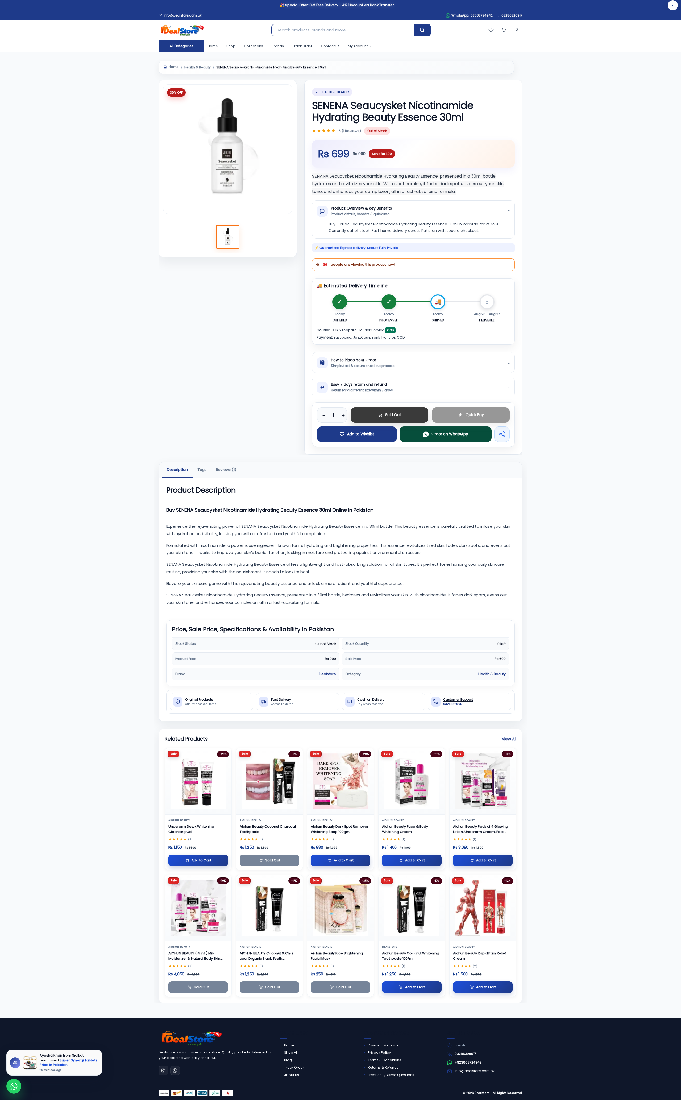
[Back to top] (667, 1089)
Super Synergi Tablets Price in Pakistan (68, 1062)
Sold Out (393, 414)
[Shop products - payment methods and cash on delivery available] (196, 1093)
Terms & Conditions (384, 1060)
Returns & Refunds (383, 1067)
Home (213, 46)
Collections (253, 46)
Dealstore (327, 674)
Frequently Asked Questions (391, 1075)
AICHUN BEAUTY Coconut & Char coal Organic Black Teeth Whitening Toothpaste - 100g (266, 955)
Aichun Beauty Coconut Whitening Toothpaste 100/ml (410, 955)
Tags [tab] (201, 469)
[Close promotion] (673, 5)
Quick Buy (475, 414)
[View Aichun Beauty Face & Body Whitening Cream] (412, 781)
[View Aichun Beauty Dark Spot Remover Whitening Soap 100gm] (340, 781)
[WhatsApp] (175, 1070)
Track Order (302, 46)
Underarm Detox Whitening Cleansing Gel (191, 829)
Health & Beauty (197, 67)
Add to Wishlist (360, 434)
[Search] (422, 30)
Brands (278, 46)
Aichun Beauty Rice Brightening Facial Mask (337, 955)
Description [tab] (177, 469)
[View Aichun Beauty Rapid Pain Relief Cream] (483, 908)
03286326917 (511, 15)
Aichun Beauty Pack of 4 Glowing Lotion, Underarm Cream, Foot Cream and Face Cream (480, 829)
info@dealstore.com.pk (475, 1071)
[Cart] (504, 30)
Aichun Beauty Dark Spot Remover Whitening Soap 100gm (339, 829)
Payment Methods (383, 1045)
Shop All (291, 1052)
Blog (288, 1060)
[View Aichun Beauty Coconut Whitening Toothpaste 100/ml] (412, 908)
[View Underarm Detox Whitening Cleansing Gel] (198, 781)
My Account (358, 46)
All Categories (181, 46)
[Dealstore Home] (182, 30)
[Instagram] (163, 1070)
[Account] (516, 30)
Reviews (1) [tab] (226, 469)
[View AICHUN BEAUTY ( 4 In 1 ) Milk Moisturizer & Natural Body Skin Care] (198, 908)
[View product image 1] (227, 237)
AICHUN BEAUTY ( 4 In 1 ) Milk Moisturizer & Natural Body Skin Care (194, 955)
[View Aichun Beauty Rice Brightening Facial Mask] (340, 908)
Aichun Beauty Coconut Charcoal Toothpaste (268, 829)
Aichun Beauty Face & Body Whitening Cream (405, 829)
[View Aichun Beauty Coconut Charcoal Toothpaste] (269, 781)
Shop (230, 46)
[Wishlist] (491, 30)
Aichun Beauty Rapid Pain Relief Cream (479, 955)
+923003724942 (468, 1062)
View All (509, 739)
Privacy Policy (379, 1052)
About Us (291, 1075)
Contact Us (330, 46)
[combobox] (343, 30)
